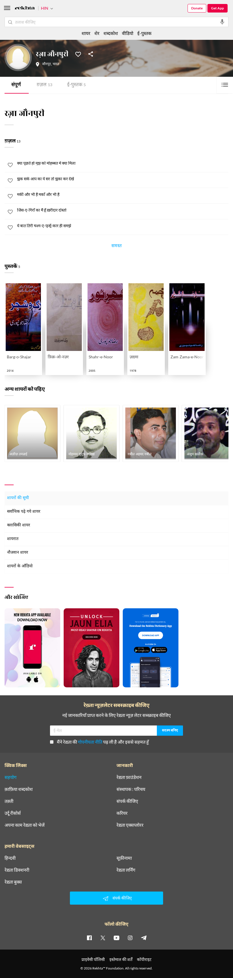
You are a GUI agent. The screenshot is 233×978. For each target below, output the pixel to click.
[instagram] (130, 937)
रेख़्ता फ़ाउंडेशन (129, 777)
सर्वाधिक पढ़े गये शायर (23, 511)
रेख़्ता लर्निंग (125, 870)
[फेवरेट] (78, 54)
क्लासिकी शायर (18, 525)
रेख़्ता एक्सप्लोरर (129, 825)
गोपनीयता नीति (90, 742)
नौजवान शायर (17, 552)
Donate (197, 8)
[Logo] (25, 8)
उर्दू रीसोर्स (13, 813)
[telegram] (143, 937)
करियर (122, 813)
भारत (56, 64)
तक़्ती (9, 801)
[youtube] (116, 937)
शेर (96, 33)
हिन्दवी (10, 858)
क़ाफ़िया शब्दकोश (19, 789)
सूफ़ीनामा (124, 858)
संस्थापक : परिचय (130, 789)
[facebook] (89, 937)
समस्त (116, 246)
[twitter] (102, 937)
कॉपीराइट (144, 959)
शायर (86, 33)
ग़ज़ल (44, 85)
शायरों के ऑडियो (20, 566)
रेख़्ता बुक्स (13, 882)
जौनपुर (46, 64)
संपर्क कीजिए (127, 801)
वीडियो (127, 33)
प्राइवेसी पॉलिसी (93, 959)
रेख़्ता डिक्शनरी (17, 870)
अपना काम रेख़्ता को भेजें (25, 825)
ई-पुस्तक (76, 85)
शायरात (12, 539)
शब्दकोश (110, 33)
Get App (217, 8)
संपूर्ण (16, 85)
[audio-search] (222, 22)
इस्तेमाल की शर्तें (120, 959)
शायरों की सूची (18, 498)
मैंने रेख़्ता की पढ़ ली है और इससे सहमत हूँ (103, 742)
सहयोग (10, 777)
